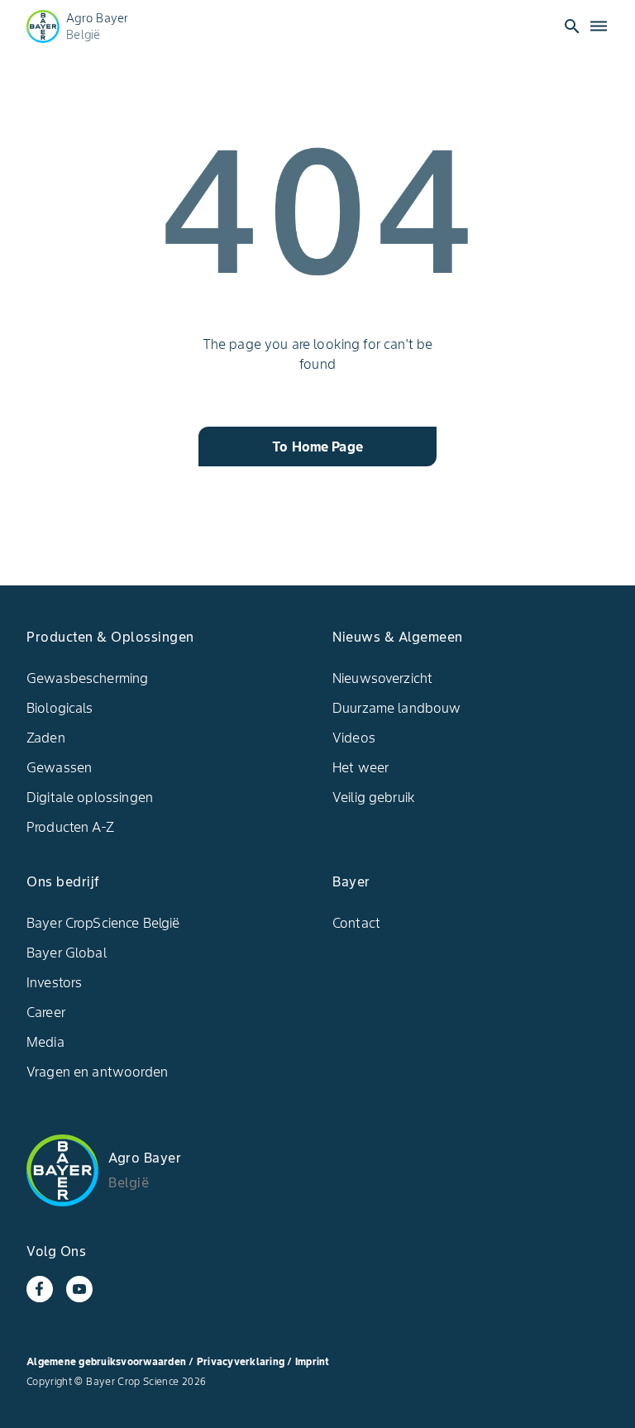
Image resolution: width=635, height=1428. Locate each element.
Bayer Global (66, 952)
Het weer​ (360, 767)
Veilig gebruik (373, 797)
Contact (356, 923)
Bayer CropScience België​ (103, 923)
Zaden (45, 737)
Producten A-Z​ (70, 827)
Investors (54, 982)
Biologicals (59, 708)
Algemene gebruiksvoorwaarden (106, 1361)
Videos (353, 737)
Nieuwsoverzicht (382, 678)
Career (45, 1012)
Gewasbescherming (87, 678)
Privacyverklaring (242, 1361)
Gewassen (59, 767)
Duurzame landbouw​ (396, 708)
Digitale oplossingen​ (89, 797)
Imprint (312, 1361)
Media (45, 1042)
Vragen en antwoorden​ (97, 1071)
